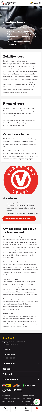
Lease (5, 8)
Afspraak (5, 410)
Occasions (26, 410)
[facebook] (3, 358)
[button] (36, 402)
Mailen (37, 410)
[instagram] (11, 358)
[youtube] (7, 358)
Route (15, 410)
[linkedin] (14, 358)
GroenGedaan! (30, 385)
